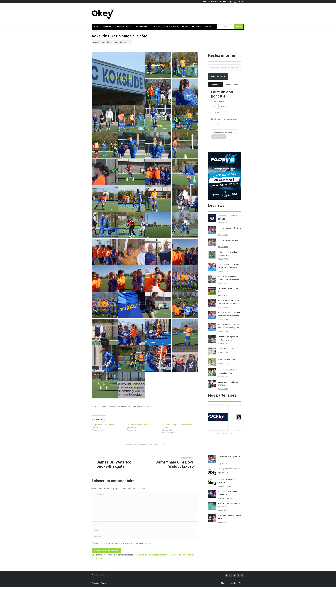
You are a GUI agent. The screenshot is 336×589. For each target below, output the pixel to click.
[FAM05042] (131, 145)
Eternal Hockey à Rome (226, 349)
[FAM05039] (158, 118)
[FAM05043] (158, 145)
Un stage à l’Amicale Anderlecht (140, 425)
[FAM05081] (158, 305)
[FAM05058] (158, 225)
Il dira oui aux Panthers (226, 359)
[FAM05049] (158, 172)
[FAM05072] (105, 278)
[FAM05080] (131, 305)
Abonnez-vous (218, 76)
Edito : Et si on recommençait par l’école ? (229, 505)
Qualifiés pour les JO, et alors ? (229, 458)
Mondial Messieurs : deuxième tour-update (229, 229)
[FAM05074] (158, 278)
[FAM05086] (185, 332)
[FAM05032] (118, 78)
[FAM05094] (105, 385)
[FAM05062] (105, 252)
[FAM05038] (131, 118)
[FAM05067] (158, 252)
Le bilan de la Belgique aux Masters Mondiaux (228, 338)
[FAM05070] (185, 252)
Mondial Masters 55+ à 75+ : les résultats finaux (228, 371)
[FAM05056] (131, 225)
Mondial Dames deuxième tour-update (228, 241)
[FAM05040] (185, 118)
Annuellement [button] (232, 85)
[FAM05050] (185, 172)
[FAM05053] (158, 198)
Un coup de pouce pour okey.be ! (227, 480)
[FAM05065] (131, 252)
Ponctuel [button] (215, 85)
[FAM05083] (105, 332)
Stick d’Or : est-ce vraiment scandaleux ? (228, 493)
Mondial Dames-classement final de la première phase (228, 302)
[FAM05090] (158, 358)
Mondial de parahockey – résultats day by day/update (228, 277)
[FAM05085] (158, 332)
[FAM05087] (105, 358)
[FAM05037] (105, 118)
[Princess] (224, 430)
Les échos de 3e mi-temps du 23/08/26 (229, 217)
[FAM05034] (185, 65)
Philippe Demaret (98, 575)
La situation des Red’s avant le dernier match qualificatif (229, 265)
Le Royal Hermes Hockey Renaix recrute (227, 253)
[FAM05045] (105, 172)
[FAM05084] (131, 332)
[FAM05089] (131, 358)
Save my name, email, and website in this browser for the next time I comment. (122, 543)
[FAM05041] (105, 145)
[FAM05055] (105, 225)
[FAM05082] (185, 305)
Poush (103, 583)
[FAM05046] (131, 172)
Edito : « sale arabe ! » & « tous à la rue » (229, 517)
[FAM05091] (185, 358)
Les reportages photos (142, 444)
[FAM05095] (131, 385)
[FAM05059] (185, 225)
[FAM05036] (185, 92)
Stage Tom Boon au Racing (103, 425)
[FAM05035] (158, 92)
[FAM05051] (105, 198)
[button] (218, 433)
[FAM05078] (105, 305)
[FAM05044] (185, 145)
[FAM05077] (185, 278)
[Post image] (212, 218)
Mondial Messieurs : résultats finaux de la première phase (229, 314)
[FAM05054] (185, 198)
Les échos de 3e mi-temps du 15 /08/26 (229, 383)
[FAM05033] (158, 65)
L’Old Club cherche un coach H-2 (229, 290)
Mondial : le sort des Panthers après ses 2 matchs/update (229, 326)
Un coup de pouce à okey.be (229, 469)
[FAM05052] (131, 198)
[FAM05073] (131, 278)
